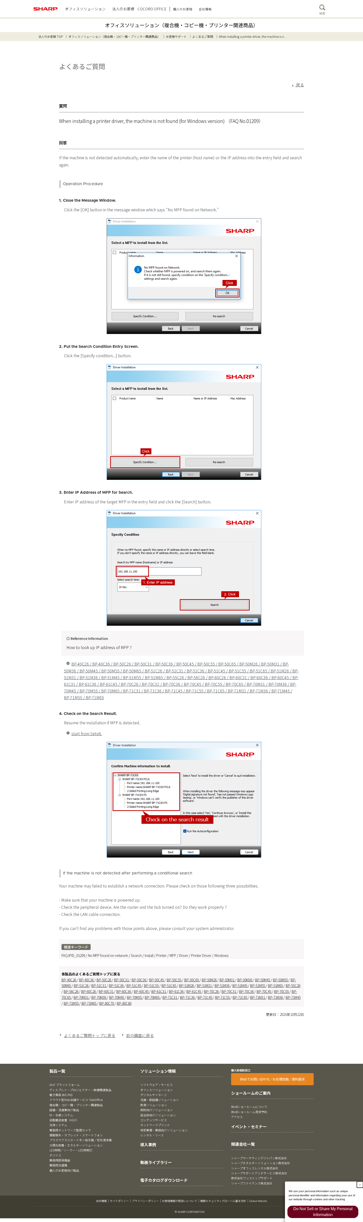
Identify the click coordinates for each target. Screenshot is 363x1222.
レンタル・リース (152, 1135)
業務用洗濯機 (58, 1165)
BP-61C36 (176, 991)
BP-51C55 (151, 985)
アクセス (237, 1117)
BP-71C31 (170, 997)
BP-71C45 (205, 997)
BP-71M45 (293, 997)
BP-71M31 (258, 997)
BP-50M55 (280, 979)
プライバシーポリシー (145, 1201)
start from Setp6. (86, 733)
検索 (322, 13)
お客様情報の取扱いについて (179, 1201)
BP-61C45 (194, 991)
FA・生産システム (61, 1115)
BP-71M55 (71, 1003)
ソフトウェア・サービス (156, 1085)
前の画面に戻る (140, 1035)
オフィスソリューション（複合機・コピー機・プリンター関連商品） (181, 25)
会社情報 (101, 1201)
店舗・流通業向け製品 (64, 1110)
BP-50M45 (263, 979)
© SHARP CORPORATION (189, 1212)
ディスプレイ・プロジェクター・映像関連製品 (80, 1090)
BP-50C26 (104, 979)
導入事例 (148, 1144)
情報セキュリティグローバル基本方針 (223, 1201)
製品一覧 (57, 1071)
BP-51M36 (222, 985)
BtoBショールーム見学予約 (249, 1112)
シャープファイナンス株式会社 (251, 1183)
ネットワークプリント (155, 1125)
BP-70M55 (134, 997)
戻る (299, 85)
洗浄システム (58, 1125)
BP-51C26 (81, 985)
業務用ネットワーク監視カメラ (70, 1130)
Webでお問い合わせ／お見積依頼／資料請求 (272, 1079)
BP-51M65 (275, 985)
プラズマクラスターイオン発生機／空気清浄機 (80, 1140)
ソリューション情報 (158, 1071)
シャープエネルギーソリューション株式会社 (260, 1163)
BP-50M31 (227, 979)
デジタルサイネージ (153, 1095)
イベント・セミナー (249, 1126)
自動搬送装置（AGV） (64, 1120)
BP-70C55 (281, 991)
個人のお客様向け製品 (64, 1170)
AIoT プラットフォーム (64, 1085)
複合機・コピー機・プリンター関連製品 (76, 1105)
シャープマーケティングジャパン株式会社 (259, 1158)
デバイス (55, 1155)
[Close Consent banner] (360, 1185)
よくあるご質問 (202, 36)
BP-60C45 (141, 991)
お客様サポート (176, 36)
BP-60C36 (124, 991)
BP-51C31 (99, 985)
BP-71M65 (89, 1003)
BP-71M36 (275, 997)
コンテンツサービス (153, 1120)
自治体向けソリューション (158, 1115)
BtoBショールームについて (249, 1106)
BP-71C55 (222, 997)
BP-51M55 (258, 985)
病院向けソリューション (156, 1110)
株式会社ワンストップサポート (252, 1178)
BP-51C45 (134, 985)
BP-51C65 (169, 985)
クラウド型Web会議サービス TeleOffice (76, 1100)
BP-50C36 (139, 979)
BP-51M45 (240, 985)
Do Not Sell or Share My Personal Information (323, 1212)
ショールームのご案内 (251, 1093)
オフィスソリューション (156, 1090)
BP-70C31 (229, 991)
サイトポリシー (119, 1201)
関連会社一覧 (243, 1144)
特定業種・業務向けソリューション (164, 1130)
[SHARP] (45, 8)
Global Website (258, 1201)
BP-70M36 (99, 997)
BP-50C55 (174, 979)
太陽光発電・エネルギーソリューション (76, 1145)
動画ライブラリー (156, 1162)
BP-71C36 (187, 997)
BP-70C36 (246, 991)
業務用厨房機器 (59, 1160)
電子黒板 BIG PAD (61, 1095)
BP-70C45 (264, 991)
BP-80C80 (124, 1003)
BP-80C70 (107, 1003)
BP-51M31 (204, 985)
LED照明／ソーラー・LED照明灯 (70, 1150)
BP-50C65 (192, 979)
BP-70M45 (117, 997)
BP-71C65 (240, 997)
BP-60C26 (89, 991)
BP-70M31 (81, 997)
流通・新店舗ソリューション (159, 1100)
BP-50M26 (209, 979)
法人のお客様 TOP (50, 36)
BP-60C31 (106, 991)
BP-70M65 (152, 997)
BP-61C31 (159, 991)
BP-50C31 (121, 979)
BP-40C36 (86, 979)
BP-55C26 (293, 985)
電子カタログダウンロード (164, 1180)
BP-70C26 (211, 991)
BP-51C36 (116, 985)
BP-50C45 (156, 979)
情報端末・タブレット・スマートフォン (76, 1135)
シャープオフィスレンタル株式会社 (254, 1168)
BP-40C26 (69, 979)
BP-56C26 (71, 991)
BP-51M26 (187, 985)
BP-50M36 (245, 979)
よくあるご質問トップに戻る (89, 1035)
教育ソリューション (153, 1105)
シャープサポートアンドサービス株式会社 (259, 1173)
